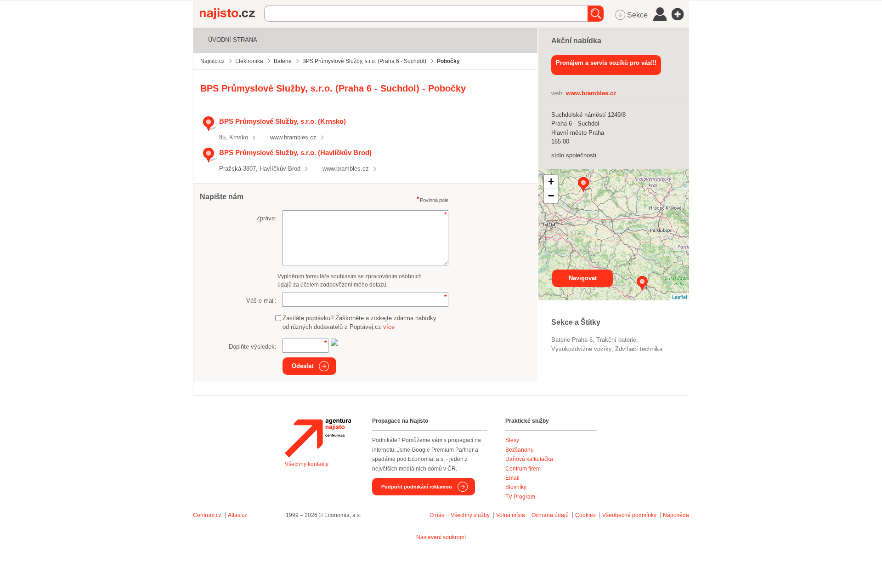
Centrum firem (523, 469)
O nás (437, 515)
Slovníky (515, 487)
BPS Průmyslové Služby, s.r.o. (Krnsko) (282, 121)
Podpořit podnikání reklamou (416, 486)
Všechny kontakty (306, 464)
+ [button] (551, 181)
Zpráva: (266, 218)
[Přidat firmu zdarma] (680, 14)
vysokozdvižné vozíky (581, 348)
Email (512, 478)
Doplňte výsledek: (253, 346)
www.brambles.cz (293, 137)
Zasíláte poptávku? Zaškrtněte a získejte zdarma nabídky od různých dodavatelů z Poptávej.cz (359, 323)
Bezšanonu (519, 450)
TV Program (520, 497)
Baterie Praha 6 (572, 339)
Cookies (585, 515)
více (389, 326)
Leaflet (679, 296)
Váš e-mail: (261, 300)
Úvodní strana (232, 39)
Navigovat (583, 278)
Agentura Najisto (318, 438)
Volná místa (510, 515)
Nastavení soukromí (441, 537)
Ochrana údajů (550, 515)
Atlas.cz (237, 515)
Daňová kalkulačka (529, 459)
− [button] (551, 195)
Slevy (512, 440)
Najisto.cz (232, 14)
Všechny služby (471, 515)
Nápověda (676, 515)
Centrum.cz (207, 515)
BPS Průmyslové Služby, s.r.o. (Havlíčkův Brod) (295, 152)
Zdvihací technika (638, 348)
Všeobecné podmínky (629, 515)
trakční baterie (616, 339)
